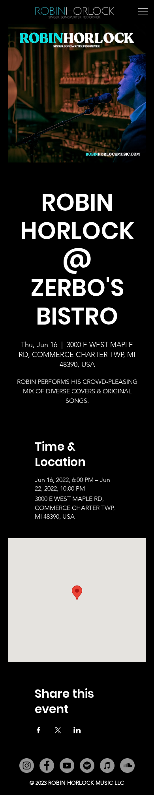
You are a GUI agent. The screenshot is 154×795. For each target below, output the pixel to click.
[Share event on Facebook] (38, 730)
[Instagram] (26, 765)
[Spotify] (87, 765)
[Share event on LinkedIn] (77, 730)
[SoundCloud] (127, 765)
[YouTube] (67, 765)
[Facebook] (46, 765)
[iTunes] (107, 765)
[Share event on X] (58, 730)
